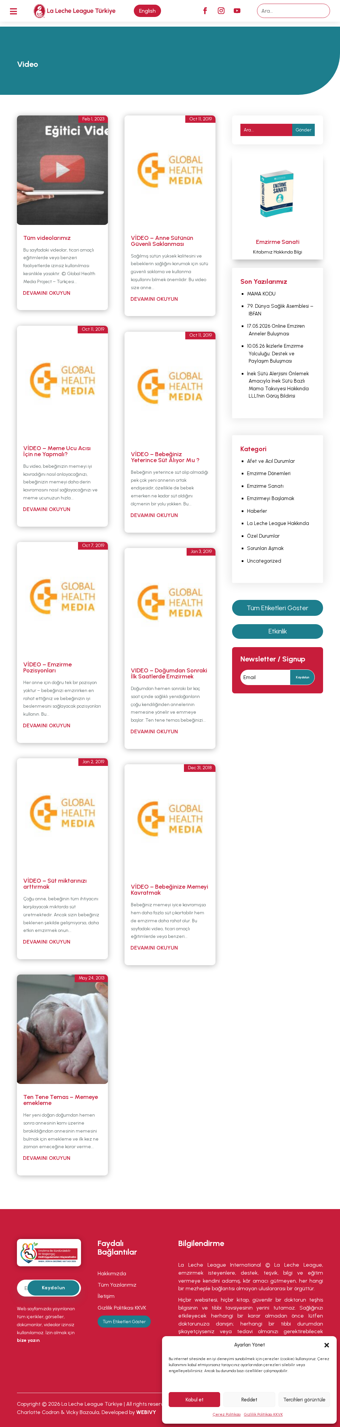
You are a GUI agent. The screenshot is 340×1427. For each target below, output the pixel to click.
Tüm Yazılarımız (117, 1285)
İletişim (106, 1296)
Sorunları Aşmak (266, 548)
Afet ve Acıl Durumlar (271, 461)
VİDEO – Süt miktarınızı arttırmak (55, 883)
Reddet (249, 1400)
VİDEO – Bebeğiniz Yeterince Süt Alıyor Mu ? (165, 457)
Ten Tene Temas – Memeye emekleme (60, 1100)
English (147, 11)
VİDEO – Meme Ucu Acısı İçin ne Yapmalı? (57, 451)
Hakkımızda (113, 1273)
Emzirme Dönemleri (269, 473)
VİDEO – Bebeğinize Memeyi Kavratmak (169, 889)
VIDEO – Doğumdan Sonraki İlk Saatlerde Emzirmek (169, 673)
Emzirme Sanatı (265, 486)
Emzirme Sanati (277, 242)
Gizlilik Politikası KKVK (263, 1414)
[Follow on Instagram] (221, 10)
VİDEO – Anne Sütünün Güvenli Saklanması (162, 241)
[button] (326, 1345)
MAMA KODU (261, 294)
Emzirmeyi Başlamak (271, 498)
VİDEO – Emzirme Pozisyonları (47, 667)
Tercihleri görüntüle (304, 1400)
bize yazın (28, 1340)
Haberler (257, 511)
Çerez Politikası (227, 1414)
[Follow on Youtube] (237, 10)
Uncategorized (264, 561)
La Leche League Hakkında (278, 523)
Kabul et (195, 1400)
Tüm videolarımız (47, 238)
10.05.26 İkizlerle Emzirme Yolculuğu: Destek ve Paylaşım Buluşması (275, 353)
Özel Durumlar (263, 536)
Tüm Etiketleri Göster (277, 608)
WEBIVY (146, 1412)
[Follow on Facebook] (205, 10)
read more (65, 294)
